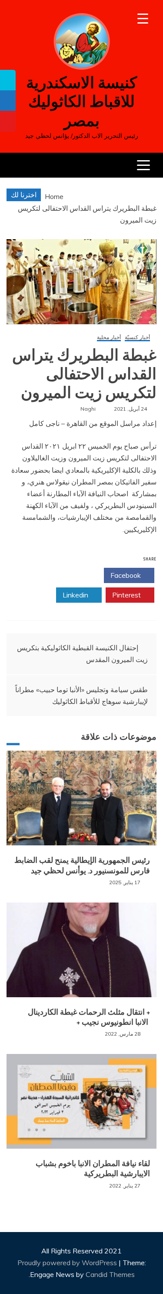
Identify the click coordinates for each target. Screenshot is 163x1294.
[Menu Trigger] (143, 19)
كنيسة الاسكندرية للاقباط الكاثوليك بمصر (81, 101)
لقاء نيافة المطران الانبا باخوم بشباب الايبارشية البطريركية (93, 1168)
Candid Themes (110, 1274)
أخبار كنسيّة (137, 337)
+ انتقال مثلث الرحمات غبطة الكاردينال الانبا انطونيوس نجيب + (89, 1017)
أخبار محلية (109, 337)
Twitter (75, 575)
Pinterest (127, 594)
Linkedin (76, 594)
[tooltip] (8, 80)
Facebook (126, 575)
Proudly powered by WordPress (68, 1262)
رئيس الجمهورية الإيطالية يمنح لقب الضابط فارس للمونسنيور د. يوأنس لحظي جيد (82, 865)
